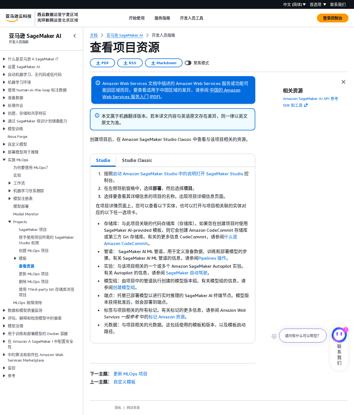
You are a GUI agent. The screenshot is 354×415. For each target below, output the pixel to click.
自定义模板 (124, 382)
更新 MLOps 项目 (130, 374)
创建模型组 (124, 287)
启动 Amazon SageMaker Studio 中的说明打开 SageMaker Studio (178, 173)
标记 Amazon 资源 (167, 316)
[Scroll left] (124, 18)
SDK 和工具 (293, 105)
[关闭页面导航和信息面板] (343, 82)
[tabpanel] (172, 255)
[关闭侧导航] (75, 35)
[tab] (103, 160)
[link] (163, 35)
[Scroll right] (207, 18)
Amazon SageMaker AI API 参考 (310, 98)
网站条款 (133, 408)
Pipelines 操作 (212, 258)
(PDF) (155, 96)
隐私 (118, 408)
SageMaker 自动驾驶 (186, 272)
